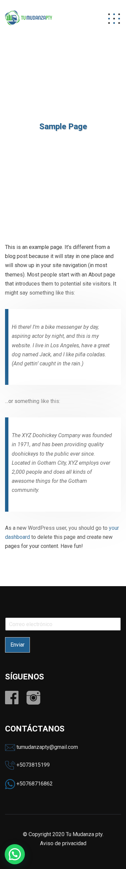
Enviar (17, 645)
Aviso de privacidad (63, 843)
